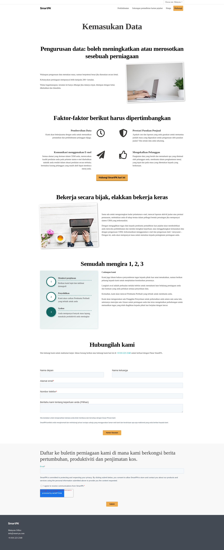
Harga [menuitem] (168, 8)
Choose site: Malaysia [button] (173, 2)
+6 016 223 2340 (124, 353)
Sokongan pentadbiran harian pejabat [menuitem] (147, 8)
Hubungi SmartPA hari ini (112, 177)
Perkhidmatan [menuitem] (123, 8)
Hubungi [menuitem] (178, 8)
